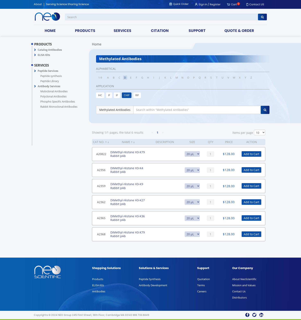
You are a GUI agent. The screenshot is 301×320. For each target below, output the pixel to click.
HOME (50, 31)
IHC (100, 95)
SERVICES (122, 31)
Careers (201, 291)
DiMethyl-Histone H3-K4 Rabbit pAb (126, 170)
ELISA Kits (44, 55)
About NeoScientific (244, 279)
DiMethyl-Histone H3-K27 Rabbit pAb (127, 202)
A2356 (101, 170)
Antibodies (98, 291)
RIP (137, 95)
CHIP (126, 95)
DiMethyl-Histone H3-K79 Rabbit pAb (127, 154)
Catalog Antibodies (50, 50)
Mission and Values (244, 285)
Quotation (203, 279)
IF (109, 95)
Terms (201, 285)
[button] (35, 50)
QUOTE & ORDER (239, 31)
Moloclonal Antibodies (54, 91)
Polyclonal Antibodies (53, 96)
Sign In (203, 4)
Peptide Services (48, 71)
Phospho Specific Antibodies (57, 101)
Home (96, 44)
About (38, 4)
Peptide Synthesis (150, 279)
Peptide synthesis (51, 76)
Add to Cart (251, 154)
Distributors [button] (239, 297)
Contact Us (239, 291)
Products (97, 279)
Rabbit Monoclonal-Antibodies (58, 106)
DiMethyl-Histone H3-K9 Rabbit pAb (126, 186)
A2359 (101, 186)
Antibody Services (49, 86)
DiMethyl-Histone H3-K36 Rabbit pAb (127, 218)
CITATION (160, 31)
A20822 (101, 154)
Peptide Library (49, 81)
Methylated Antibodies (114, 110)
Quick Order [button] (181, 4)
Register (215, 4)
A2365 (101, 218)
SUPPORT (197, 31)
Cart (234, 4)
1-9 (100, 77)
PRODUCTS (85, 31)
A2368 (101, 234)
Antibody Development (153, 285)
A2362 (101, 202)
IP (117, 95)
